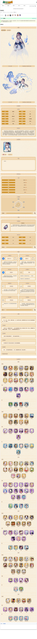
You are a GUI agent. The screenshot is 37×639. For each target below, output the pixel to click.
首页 (2, 18)
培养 (13, 5)
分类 (1, 623)
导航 (3, 5)
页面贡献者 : (2, 15)
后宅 (19, 5)
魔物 (8, 5)
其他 (24, 5)
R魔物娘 (4, 623)
